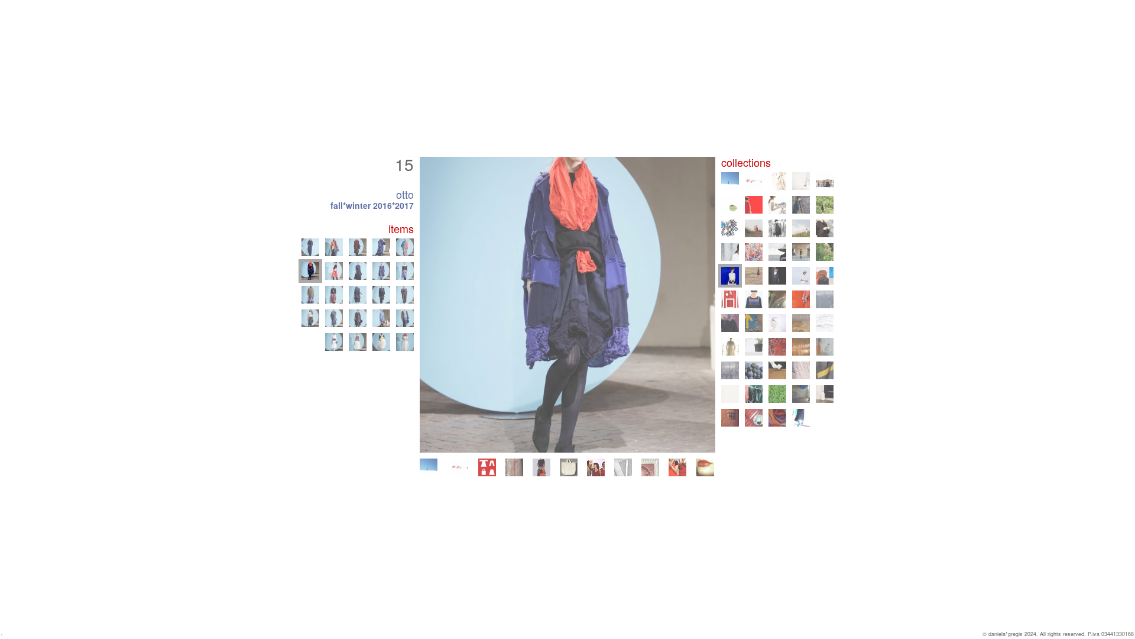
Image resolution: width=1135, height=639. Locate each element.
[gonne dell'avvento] (541, 467)
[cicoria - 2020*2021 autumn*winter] (777, 228)
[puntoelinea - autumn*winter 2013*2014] (754, 299)
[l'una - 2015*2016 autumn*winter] (777, 276)
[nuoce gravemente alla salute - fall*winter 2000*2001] (777, 418)
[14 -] (405, 295)
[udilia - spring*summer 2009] (730, 347)
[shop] (569, 467)
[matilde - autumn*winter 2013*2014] (825, 276)
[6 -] (334, 318)
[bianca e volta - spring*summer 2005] (801, 370)
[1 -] (334, 342)
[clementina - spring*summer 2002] (825, 394)
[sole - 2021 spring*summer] (754, 228)
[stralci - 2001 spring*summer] (754, 418)
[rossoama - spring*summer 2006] (754, 370)
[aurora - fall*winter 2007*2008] (801, 347)
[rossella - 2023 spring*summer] (777, 205)
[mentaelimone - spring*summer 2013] (777, 299)
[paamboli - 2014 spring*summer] (730, 299)
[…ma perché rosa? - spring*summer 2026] (460, 467)
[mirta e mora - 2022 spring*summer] (825, 205)
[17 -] (358, 271)
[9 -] (405, 318)
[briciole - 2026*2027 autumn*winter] (428, 467)
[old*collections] (514, 467)
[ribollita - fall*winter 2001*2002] (730, 418)
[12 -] (358, 295)
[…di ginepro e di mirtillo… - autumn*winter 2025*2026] (777, 181)
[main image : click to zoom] (567, 305)
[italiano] (705, 467)
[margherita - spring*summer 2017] (825, 252)
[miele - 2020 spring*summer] (801, 228)
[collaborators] (596, 467)
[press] (623, 467)
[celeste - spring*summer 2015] (801, 276)
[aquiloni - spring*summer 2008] (777, 347)
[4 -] (405, 342)
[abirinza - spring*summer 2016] (754, 276)
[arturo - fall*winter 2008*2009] (754, 347)
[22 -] (358, 247)
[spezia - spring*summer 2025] (801, 181)
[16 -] (334, 271)
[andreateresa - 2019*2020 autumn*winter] (825, 228)
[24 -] (405, 247)
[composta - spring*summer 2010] (801, 323)
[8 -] (381, 318)
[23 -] (381, 247)
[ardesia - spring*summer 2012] (825, 299)
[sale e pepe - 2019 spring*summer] (730, 252)
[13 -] (381, 295)
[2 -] (358, 342)
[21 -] (334, 247)
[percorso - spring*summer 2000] (801, 418)
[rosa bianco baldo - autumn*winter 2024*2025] (825, 181)
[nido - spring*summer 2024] (730, 205)
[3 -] (381, 342)
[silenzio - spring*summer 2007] (825, 347)
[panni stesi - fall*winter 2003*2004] (754, 394)
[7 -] (358, 318)
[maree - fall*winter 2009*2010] (825, 323)
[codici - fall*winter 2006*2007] (730, 370)
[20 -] (310, 247)
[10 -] (310, 295)
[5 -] (310, 318)
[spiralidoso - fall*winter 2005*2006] (777, 370)
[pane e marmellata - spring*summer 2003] (777, 394)
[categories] (487, 467)
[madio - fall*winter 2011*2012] (730, 323)
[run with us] (677, 467)
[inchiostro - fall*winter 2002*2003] (801, 394)
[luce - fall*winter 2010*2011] (777, 323)
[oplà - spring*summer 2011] (754, 323)
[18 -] (381, 271)
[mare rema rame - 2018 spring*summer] (777, 252)
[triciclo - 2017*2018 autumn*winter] (801, 252)
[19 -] (405, 271)
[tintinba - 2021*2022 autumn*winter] (730, 228)
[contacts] (650, 467)
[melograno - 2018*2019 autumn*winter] (754, 252)
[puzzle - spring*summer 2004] (730, 394)
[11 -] (334, 295)
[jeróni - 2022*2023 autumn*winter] (801, 205)
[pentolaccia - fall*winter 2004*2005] (825, 370)
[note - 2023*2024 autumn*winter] (754, 205)
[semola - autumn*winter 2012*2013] (801, 299)
